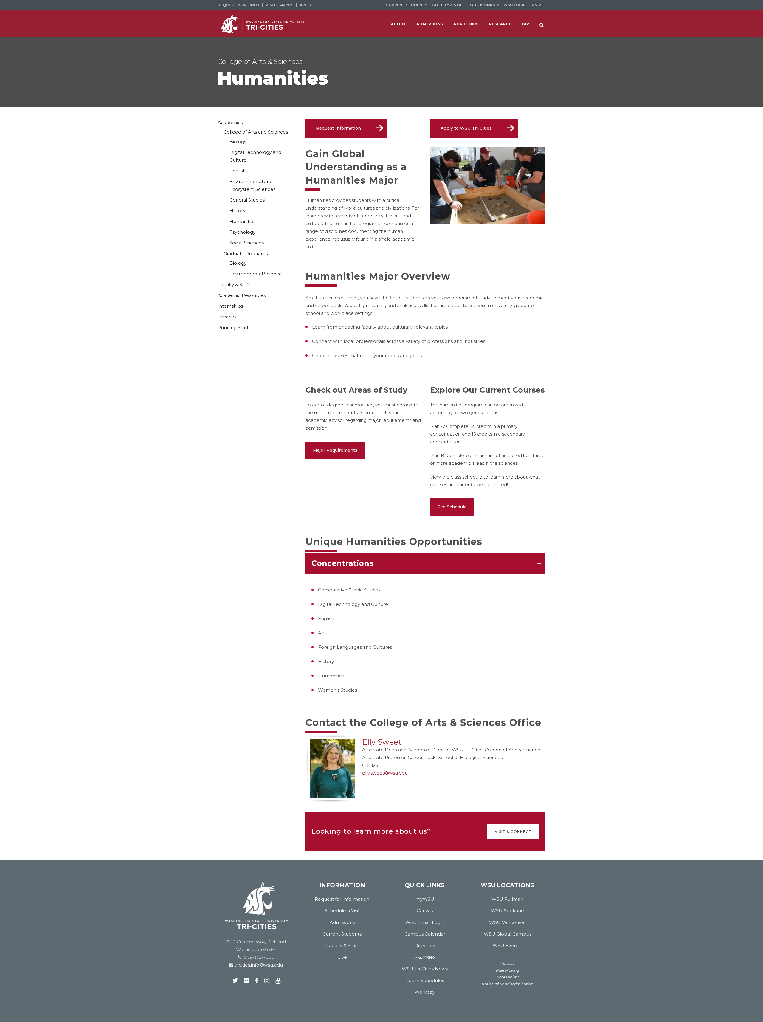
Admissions (342, 922)
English (237, 171)
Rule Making (507, 970)
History (237, 210)
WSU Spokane (507, 910)
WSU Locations (520, 5)
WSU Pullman (507, 899)
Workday (425, 992)
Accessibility (507, 977)
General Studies (247, 200)
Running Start (233, 327)
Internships (230, 306)
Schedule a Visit (342, 910)
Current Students (406, 5)
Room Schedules (424, 980)
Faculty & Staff (449, 5)
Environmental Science (255, 274)
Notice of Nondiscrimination (507, 984)
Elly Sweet (381, 742)
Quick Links (482, 5)
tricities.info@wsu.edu (258, 965)
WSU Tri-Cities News (425, 969)
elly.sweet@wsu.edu (385, 773)
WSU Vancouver (507, 922)
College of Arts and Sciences (256, 132)
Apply (306, 5)
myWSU (424, 899)
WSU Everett (507, 945)
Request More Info (238, 5)
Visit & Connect (513, 831)
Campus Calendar (424, 934)
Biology (237, 141)
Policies (507, 963)
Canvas (425, 910)
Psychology (242, 232)
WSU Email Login (424, 922)
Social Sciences (246, 243)
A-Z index (424, 957)
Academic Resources (242, 295)
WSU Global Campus (507, 934)
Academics (230, 122)
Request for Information (342, 899)
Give (342, 957)
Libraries (227, 317)
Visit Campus (279, 5)
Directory (424, 945)
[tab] (425, 563)
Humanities (242, 221)
